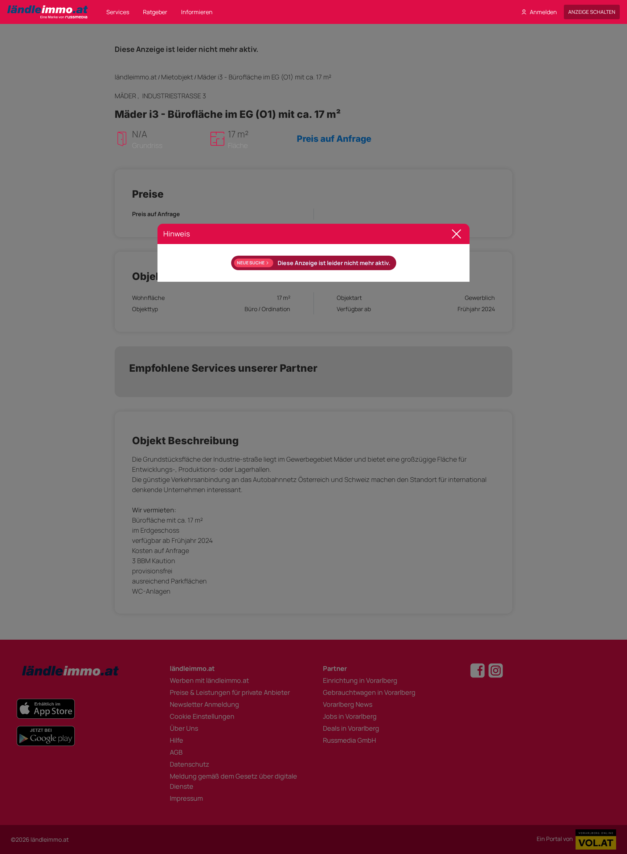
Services (117, 12)
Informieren (197, 12)
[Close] (456, 234)
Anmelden (543, 12)
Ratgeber (155, 12)
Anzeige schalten (591, 11)
